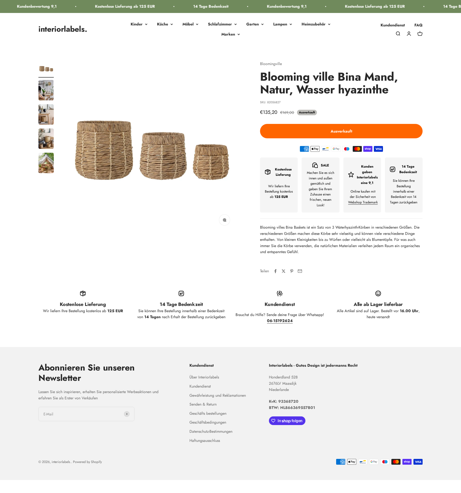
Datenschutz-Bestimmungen (210, 431)
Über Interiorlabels (204, 377)
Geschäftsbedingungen (207, 422)
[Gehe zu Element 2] (46, 91)
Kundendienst (393, 25)
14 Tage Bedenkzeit (205, 6)
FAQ (418, 25)
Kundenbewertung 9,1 (31, 6)
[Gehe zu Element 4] (46, 139)
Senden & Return (203, 404)
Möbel (188, 24)
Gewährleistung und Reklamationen (217, 395)
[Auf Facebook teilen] (275, 271)
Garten (252, 24)
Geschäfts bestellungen (207, 413)
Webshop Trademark (363, 202)
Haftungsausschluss (204, 440)
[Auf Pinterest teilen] (292, 271)
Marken (228, 34)
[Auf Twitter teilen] (283, 271)
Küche (162, 24)
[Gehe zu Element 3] (46, 115)
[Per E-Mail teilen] (300, 271)
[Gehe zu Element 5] (46, 164)
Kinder (137, 24)
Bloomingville (271, 64)
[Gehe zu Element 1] (46, 69)
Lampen (280, 24)
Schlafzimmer (220, 24)
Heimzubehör (314, 24)
